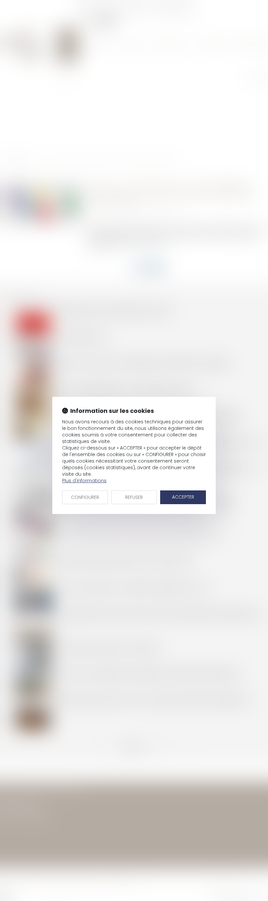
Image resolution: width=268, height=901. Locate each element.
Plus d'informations (84, 480)
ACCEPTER (183, 497)
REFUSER (134, 497)
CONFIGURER (85, 497)
